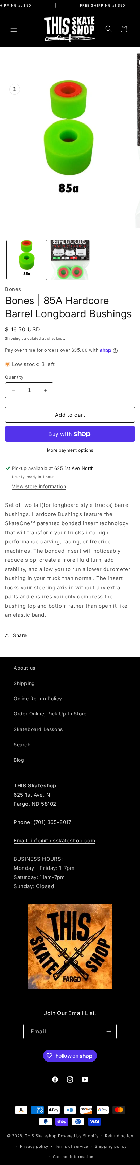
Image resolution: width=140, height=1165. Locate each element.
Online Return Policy (38, 698)
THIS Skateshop (41, 1135)
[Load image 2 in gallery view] (70, 260)
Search (22, 744)
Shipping (13, 338)
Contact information (73, 1156)
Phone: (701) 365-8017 (42, 822)
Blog (19, 760)
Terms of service (71, 1146)
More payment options (70, 450)
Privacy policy (34, 1146)
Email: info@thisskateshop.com (54, 840)
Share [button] (20, 635)
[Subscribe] (108, 1031)
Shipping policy (111, 1146)
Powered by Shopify (78, 1135)
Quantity (14, 377)
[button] (13, 28)
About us (24, 668)
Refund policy (119, 1135)
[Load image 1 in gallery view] (27, 260)
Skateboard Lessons (38, 729)
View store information (39, 486)
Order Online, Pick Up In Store (50, 714)
